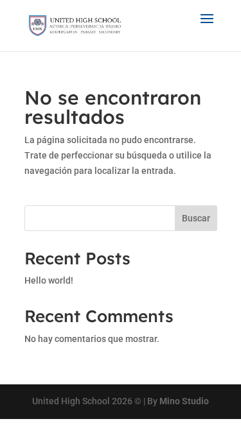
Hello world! (48, 280)
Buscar (196, 218)
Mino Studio (184, 401)
